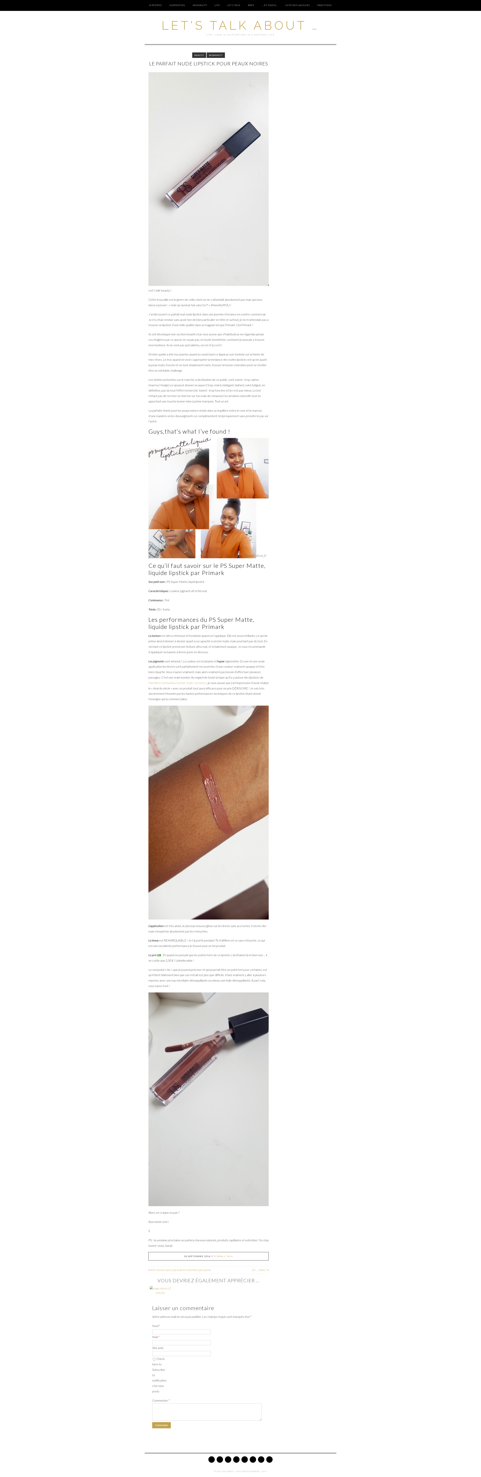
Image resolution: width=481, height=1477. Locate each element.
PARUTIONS (324, 5)
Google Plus (244, 1459)
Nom (156, 1326)
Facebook (220, 1459)
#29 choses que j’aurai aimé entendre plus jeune (180, 1270)
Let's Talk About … (240, 25)
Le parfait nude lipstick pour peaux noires (208, 63)
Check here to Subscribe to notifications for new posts (159, 1375)
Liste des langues (297, 5)
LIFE (217, 5)
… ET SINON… (270, 5)
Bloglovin (253, 1459)
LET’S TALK (233, 5)
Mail (156, 1337)
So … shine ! (259, 1270)
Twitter (211, 1459)
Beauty (199, 55)
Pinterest (228, 1459)
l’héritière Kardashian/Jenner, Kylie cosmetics (177, 683)
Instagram (236, 1459)
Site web (157, 1348)
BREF (251, 5)
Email (269, 1459)
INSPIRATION (177, 5)
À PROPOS (155, 5)
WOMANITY (200, 5)
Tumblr (261, 1459)
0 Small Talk (223, 1256)
